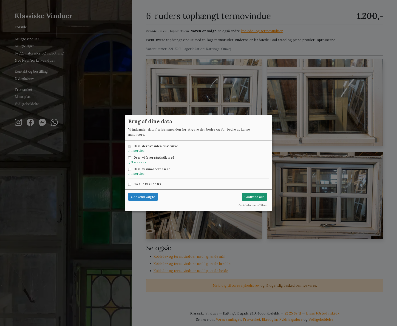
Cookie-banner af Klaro (252, 205)
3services (137, 162)
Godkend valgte (143, 197)
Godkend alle (254, 197)
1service (136, 151)
